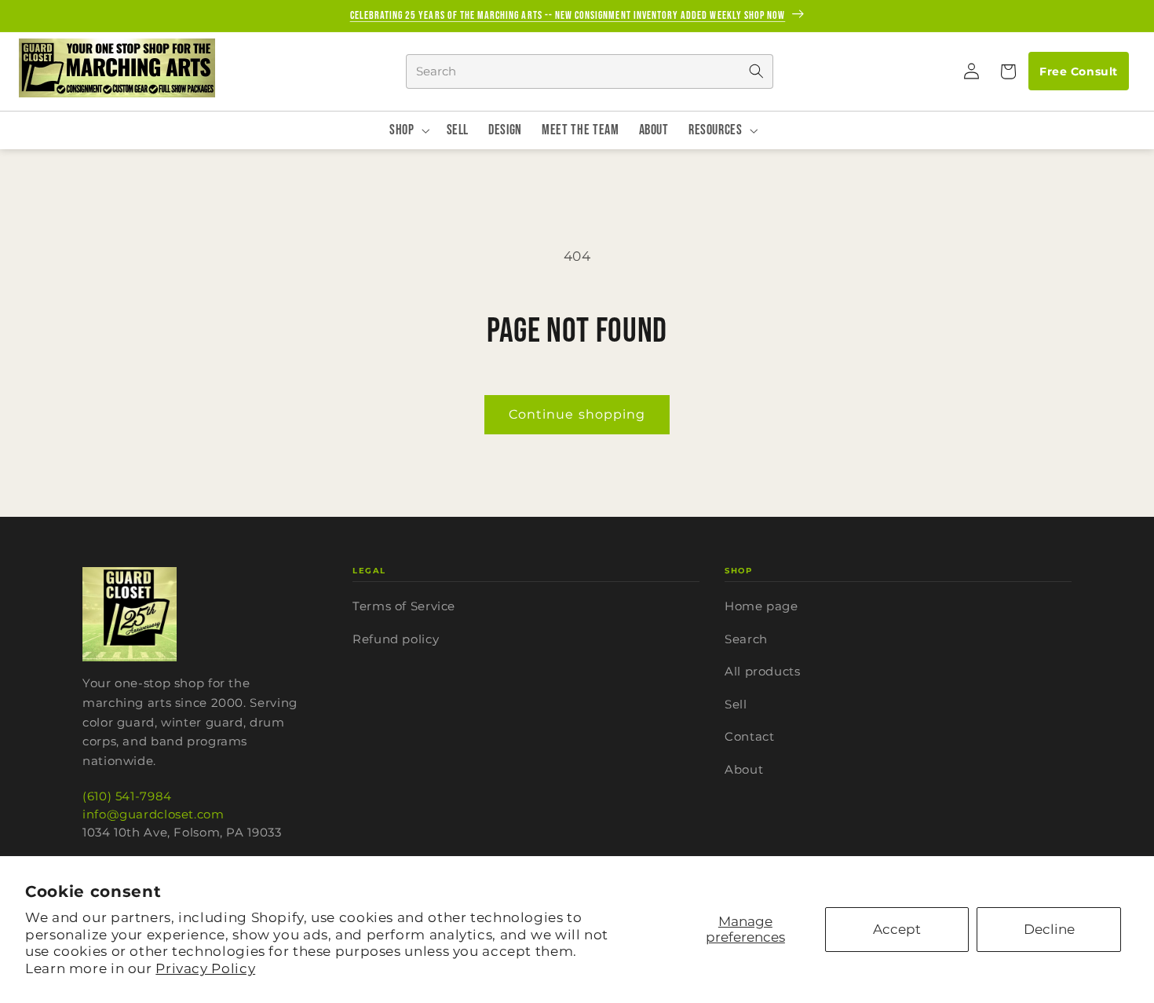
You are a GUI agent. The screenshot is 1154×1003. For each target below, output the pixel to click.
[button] (1007, 71)
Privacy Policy (205, 968)
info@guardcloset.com (153, 814)
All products (763, 671)
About (744, 769)
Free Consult (1078, 71)
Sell (736, 704)
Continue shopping (577, 414)
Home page (761, 606)
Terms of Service (403, 606)
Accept (897, 929)
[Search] (756, 71)
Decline (1049, 929)
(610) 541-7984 (127, 796)
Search (746, 638)
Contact (749, 736)
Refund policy (395, 638)
